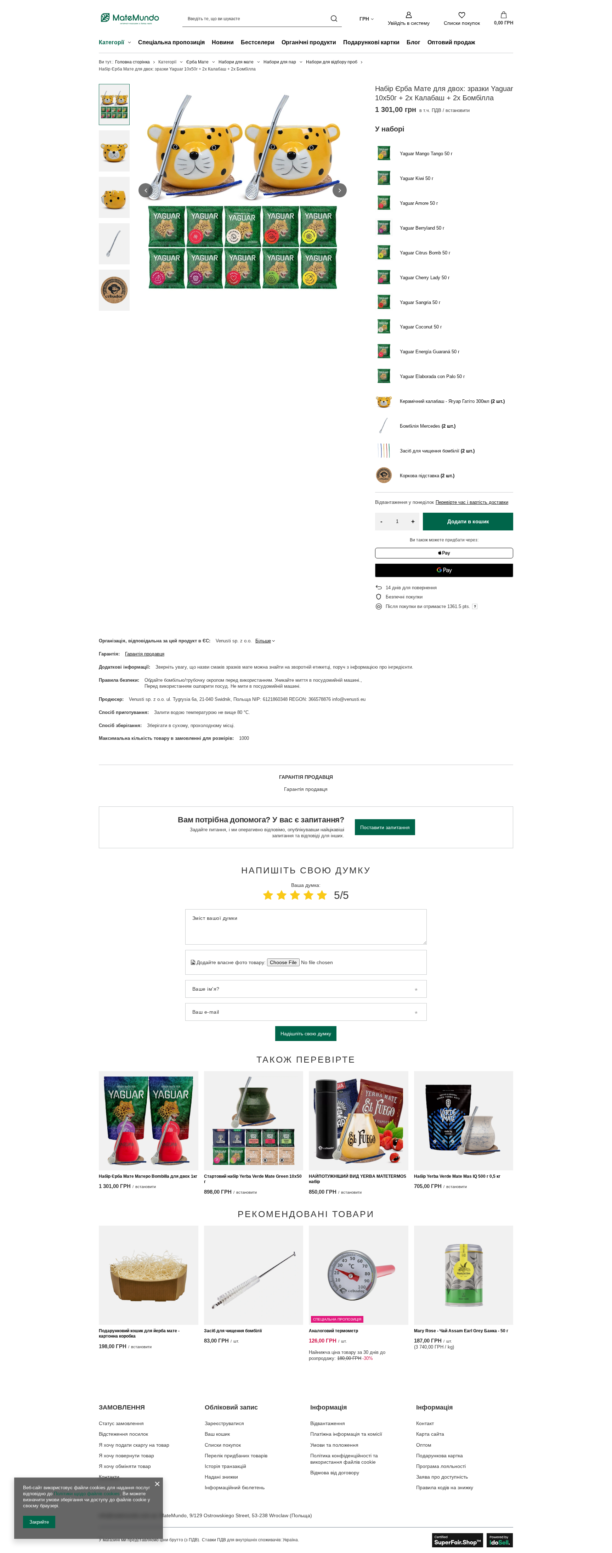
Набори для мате (236, 62)
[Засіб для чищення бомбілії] (254, 1275)
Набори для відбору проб (331, 62)
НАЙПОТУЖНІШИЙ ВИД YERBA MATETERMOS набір (357, 1179)
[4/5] (308, 895)
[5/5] (322, 895)
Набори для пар (280, 62)
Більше (263, 640)
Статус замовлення (121, 1423)
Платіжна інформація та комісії (346, 1434)
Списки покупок (223, 1445)
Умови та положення (334, 1445)
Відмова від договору (334, 1472)
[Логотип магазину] (130, 18)
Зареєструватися (224, 1423)
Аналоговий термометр (333, 1330)
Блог (413, 42)
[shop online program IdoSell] (472, 1540)
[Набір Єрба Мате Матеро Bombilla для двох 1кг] (148, 1120)
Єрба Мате (197, 62)
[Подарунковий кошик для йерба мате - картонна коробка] (148, 1275)
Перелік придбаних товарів (236, 1455)
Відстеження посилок (123, 1434)
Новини (223, 42)
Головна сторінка (132, 62)
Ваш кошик (217, 1434)
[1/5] (268, 895)
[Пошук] (334, 19)
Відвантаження (327, 1423)
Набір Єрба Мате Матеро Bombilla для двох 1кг (148, 1176)
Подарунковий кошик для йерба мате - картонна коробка (139, 1333)
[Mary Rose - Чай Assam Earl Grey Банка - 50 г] (464, 1275)
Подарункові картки (371, 42)
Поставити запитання (385, 827)
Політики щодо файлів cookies (87, 1493)
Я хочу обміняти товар (125, 1466)
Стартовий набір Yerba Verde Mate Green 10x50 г (253, 1179)
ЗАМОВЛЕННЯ (122, 1407)
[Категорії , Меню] (131, 43)
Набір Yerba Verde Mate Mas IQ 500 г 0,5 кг (457, 1176)
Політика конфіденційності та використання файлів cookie (344, 1459)
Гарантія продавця (144, 654)
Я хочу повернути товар (126, 1455)
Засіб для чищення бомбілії (233, 1330)
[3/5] (295, 895)
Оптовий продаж (451, 42)
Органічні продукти (309, 42)
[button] (145, 190)
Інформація (328, 1407)
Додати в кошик (468, 521)
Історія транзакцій (225, 1466)
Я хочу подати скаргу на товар (134, 1445)
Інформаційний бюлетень (235, 1487)
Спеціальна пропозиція (171, 42)
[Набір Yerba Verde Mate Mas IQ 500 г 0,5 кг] (464, 1120)
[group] (242, 190)
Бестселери (257, 42)
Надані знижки (221, 1477)
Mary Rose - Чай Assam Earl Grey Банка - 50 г (461, 1330)
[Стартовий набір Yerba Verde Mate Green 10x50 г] (254, 1120)
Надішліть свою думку (305, 1033)
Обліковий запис (231, 1407)
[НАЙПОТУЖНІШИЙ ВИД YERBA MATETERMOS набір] (358, 1120)
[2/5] (282, 895)
